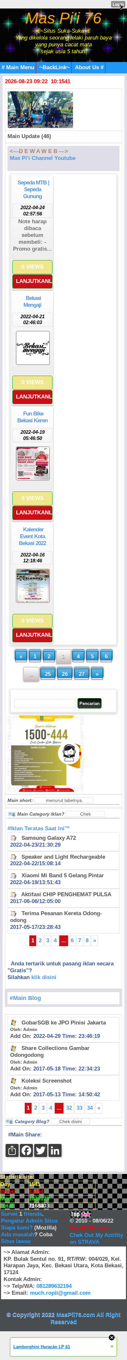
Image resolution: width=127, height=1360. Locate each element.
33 (79, 1108)
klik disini (43, 977)
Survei (10, 1214)
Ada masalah (17, 1234)
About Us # (89, 67)
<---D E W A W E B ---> (39, 151)
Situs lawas (16, 1241)
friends (33, 1214)
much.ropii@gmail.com (60, 1293)
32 (69, 1108)
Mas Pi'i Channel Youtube (43, 158)
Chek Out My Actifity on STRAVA (96, 1238)
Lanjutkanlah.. (34, 281)
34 (90, 1108)
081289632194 (54, 1286)
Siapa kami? (17, 1228)
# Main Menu (18, 67)
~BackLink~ (54, 67)
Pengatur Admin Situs (29, 1221)
